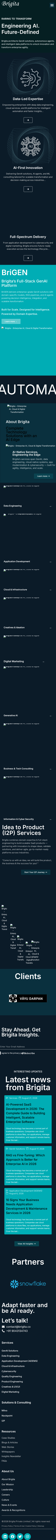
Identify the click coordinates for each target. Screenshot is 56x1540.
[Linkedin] (5, 1536)
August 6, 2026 (16, 1193)
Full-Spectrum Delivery (28, 237)
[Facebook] (12, 1536)
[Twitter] (20, 1536)
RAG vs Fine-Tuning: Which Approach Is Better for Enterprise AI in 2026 (25, 1159)
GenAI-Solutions (17, 1149)
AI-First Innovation (28, 168)
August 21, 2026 (29, 1098)
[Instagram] (27, 1536)
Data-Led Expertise (28, 99)
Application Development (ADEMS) (25, 1191)
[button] (52, 5)
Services (13, 1098)
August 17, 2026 (36, 1149)
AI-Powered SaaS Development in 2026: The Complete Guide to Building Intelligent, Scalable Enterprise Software (25, 1113)
